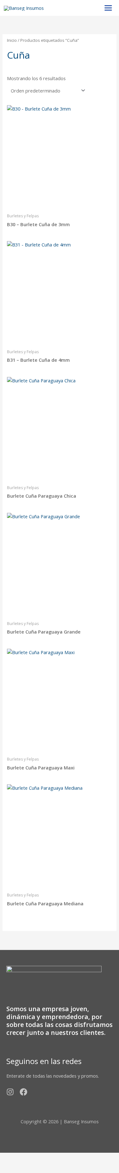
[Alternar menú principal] (108, 8)
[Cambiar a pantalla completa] (34, 1158)
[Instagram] (10, 1092)
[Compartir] (58, 1158)
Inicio (12, 40)
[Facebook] (23, 1092)
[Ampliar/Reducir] (11, 1158)
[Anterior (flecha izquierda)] (11, 1168)
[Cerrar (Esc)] (81, 1158)
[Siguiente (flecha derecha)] (34, 1168)
